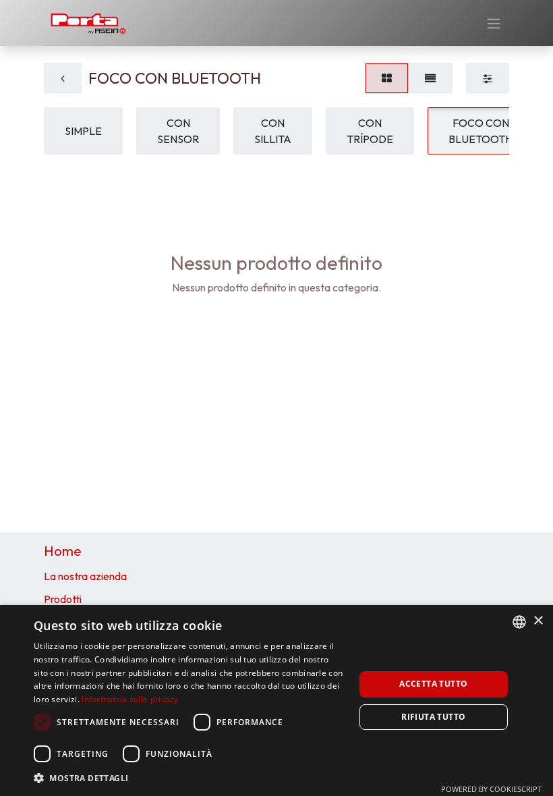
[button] (189, 778)
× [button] (538, 621)
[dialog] (276, 700)
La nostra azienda (85, 576)
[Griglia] (387, 78)
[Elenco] (430, 78)
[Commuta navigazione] (493, 23)
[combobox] (519, 622)
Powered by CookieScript (491, 789)
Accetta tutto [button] (433, 683)
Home (63, 550)
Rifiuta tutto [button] (433, 716)
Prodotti (63, 599)
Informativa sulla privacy (130, 699)
